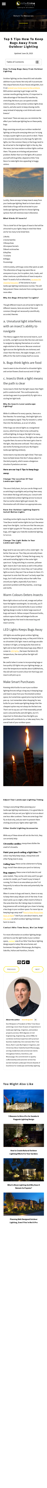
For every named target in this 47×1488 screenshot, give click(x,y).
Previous (11, 969)
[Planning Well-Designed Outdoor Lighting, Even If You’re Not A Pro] (23, 1204)
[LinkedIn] (35, 1019)
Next (37, 969)
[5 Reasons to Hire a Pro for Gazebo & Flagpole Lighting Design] (23, 1101)
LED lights (15, 651)
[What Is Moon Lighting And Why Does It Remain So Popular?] (23, 1169)
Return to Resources (23, 16)
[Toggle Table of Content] (36, 62)
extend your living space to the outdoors (24, 88)
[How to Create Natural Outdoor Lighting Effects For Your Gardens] (23, 1135)
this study (7, 919)
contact (12, 941)
